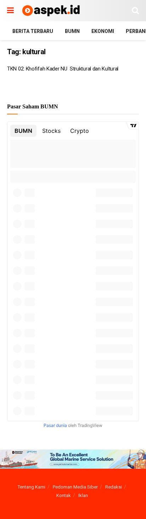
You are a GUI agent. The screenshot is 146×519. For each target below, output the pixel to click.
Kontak (63, 495)
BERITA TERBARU (32, 31)
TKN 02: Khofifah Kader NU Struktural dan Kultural (62, 69)
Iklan (83, 495)
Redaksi (113, 487)
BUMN (72, 31)
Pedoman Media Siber (75, 487)
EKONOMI (102, 31)
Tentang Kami (31, 487)
